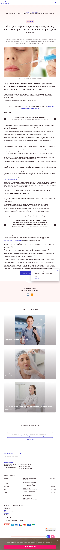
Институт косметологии (28, 12)
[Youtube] (10, 517)
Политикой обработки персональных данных (34, 436)
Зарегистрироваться (30, 546)
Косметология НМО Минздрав (25, 468)
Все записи (30, 21)
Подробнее (36, 278)
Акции (5, 489)
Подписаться (30, 439)
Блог (36, 12)
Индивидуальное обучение (24, 466)
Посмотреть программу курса (30, 273)
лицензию (40, 166)
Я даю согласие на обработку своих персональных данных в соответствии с (29, 435)
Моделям (52, 483)
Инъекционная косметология (24, 464)
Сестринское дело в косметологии (13, 240)
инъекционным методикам (10, 179)
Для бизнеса (53, 478)
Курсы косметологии (8, 462)
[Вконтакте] (7, 517)
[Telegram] (4, 517)
